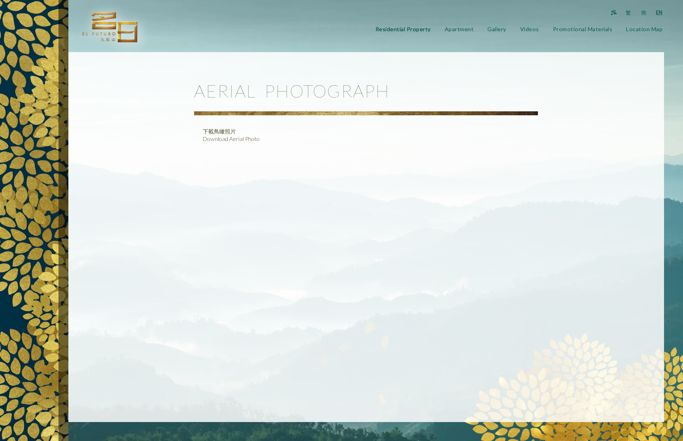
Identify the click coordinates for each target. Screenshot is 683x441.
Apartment (459, 29)
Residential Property (403, 29)
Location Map (644, 29)
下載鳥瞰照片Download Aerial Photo (231, 135)
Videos (529, 29)
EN (659, 12)
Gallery (496, 29)
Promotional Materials (583, 29)
